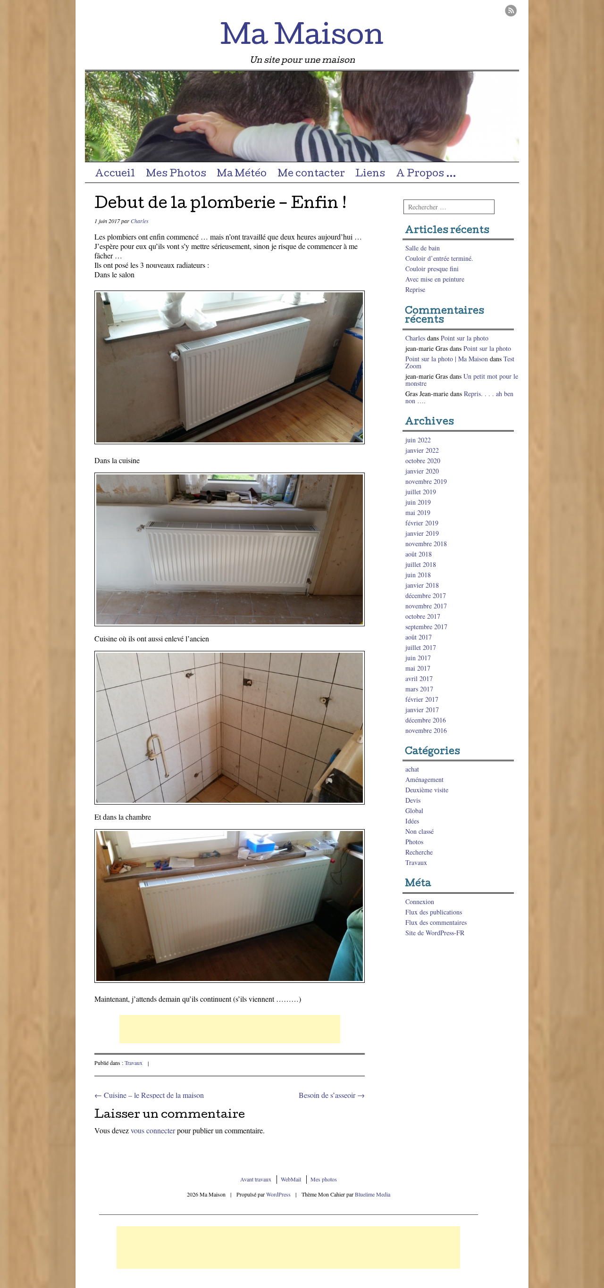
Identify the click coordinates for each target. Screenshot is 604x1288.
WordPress (278, 1194)
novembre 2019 (426, 481)
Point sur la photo (464, 337)
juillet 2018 (420, 564)
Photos (414, 841)
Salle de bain (422, 247)
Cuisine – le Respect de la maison (149, 1095)
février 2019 (421, 522)
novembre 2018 (426, 543)
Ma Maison (302, 38)
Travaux (134, 1062)
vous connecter (153, 1130)
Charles (140, 220)
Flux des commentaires (436, 922)
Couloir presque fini (432, 268)
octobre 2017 (422, 616)
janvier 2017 (422, 709)
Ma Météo (242, 174)
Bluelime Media (372, 1194)
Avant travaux (255, 1179)
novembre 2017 (426, 605)
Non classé (419, 831)
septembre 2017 (426, 626)
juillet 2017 (420, 647)
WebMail (291, 1179)
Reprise (415, 289)
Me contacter (311, 174)
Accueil (115, 174)
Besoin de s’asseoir (332, 1095)
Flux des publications (433, 911)
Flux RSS (511, 11)
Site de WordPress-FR (434, 932)
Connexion (419, 901)
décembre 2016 (425, 719)
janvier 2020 (422, 470)
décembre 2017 (425, 595)
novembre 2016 (426, 730)
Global (414, 810)
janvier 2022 (422, 450)
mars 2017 (419, 688)
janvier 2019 (422, 533)
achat (412, 768)
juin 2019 (418, 502)
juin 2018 (418, 574)
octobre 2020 (422, 460)
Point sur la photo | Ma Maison (446, 358)
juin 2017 (418, 657)
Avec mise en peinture (434, 278)
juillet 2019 (420, 491)
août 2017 (418, 636)
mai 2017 (417, 668)
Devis (412, 800)
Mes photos (323, 1179)
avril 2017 (419, 678)
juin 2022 (418, 439)
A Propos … (426, 174)
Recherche (419, 852)
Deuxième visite (426, 789)
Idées (412, 820)
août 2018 (418, 553)
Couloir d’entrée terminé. (439, 258)
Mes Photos (176, 174)
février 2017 (421, 699)
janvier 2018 (422, 585)
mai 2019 (417, 512)
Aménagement (424, 779)
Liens (370, 174)
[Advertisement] (229, 1029)
